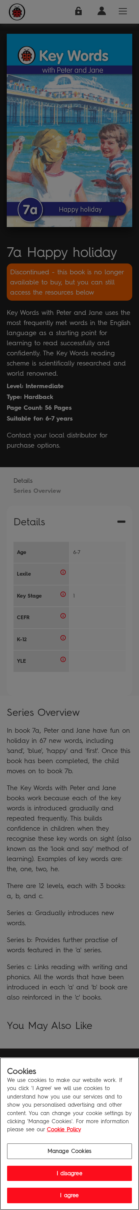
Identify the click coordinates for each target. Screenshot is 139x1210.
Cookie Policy (64, 1129)
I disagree (69, 1173)
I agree (69, 1195)
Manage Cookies (69, 1151)
